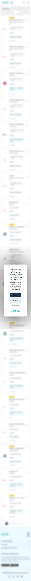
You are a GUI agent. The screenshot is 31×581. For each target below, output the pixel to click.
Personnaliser (15, 306)
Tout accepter (15, 295)
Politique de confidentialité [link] (15, 310)
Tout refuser (15, 300)
